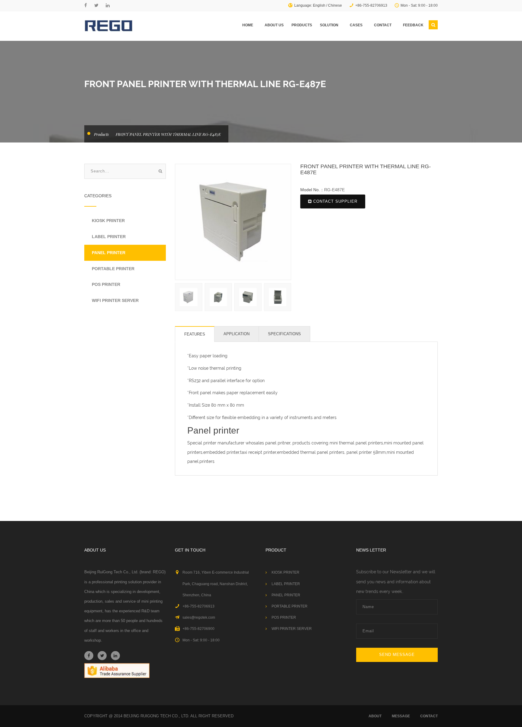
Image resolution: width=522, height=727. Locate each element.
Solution (329, 25)
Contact (383, 25)
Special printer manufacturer (215, 442)
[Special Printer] (108, 25)
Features (194, 334)
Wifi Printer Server (115, 300)
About (375, 716)
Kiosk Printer (108, 220)
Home (247, 25)
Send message (397, 654)
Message (401, 716)
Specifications (284, 334)
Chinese (335, 5)
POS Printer (106, 284)
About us (274, 25)
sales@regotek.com (198, 617)
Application (237, 334)
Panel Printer (108, 252)
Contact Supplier (335, 201)
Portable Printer (113, 268)
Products (302, 25)
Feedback (413, 25)
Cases (356, 25)
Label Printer (109, 236)
